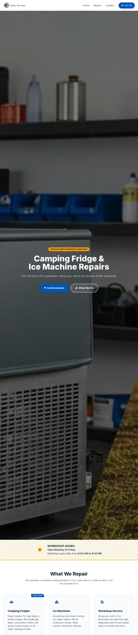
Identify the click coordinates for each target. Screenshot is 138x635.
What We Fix (86, 288)
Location (110, 5)
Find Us (128, 5)
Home (86, 5)
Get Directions (55, 288)
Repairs (97, 5)
